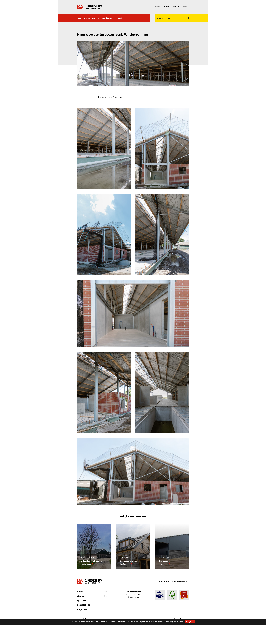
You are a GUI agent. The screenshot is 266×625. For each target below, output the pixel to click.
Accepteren (190, 622)
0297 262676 (164, 581)
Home (79, 18)
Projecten (122, 18)
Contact (169, 18)
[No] (263, 622)
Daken (176, 7)
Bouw (157, 7)
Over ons (160, 18)
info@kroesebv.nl (181, 581)
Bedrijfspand (107, 18)
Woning (87, 18)
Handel (185, 7)
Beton (166, 7)
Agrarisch (96, 18)
